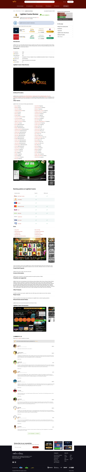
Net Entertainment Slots (18, 231)
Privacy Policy (71, 470)
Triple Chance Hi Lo (38, 132)
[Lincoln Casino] (68, 445)
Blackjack (16, 107)
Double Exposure (18, 144)
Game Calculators (57, 456)
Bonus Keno (17, 133)
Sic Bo (16, 155)
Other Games (60, 36)
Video (71, 455)
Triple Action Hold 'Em (18, 119)
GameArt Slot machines (39, 234)
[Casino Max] (58, 445)
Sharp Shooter (17, 147)
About (65, 455)
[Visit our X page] (15, 462)
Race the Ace (37, 118)
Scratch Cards (37, 124)
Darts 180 (36, 119)
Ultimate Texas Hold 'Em (19, 121)
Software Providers (61, 34)
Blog (70, 456)
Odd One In (17, 150)
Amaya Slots (17, 229)
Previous (15, 172)
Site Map (71, 458)
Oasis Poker (17, 135)
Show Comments (44, 15)
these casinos (27, 18)
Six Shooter (17, 149)
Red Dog (16, 113)
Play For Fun (56, 459)
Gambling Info (56, 458)
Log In (65, 1)
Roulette (16, 115)
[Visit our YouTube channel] (13, 462)
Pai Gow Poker (37, 130)
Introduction (60, 28)
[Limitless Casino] (49, 445)
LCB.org (36, 341)
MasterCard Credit (21, 206)
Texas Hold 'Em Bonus (18, 116)
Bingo (16, 126)
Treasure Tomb (37, 116)
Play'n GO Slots (37, 229)
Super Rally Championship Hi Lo (40, 121)
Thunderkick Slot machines (39, 231)
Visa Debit (19, 223)
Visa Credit (19, 220)
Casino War (37, 105)
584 (24, 37)
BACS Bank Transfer (21, 196)
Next (45, 172)
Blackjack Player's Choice (39, 110)
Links (65, 458)
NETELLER (19, 213)
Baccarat (16, 105)
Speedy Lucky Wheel (38, 155)
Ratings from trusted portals (63, 26)
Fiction (71, 459)
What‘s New (66, 459)
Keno (15, 152)
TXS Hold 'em (17, 141)
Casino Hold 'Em (17, 130)
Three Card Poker (38, 107)
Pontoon (16, 146)
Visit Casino (49, 31)
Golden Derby (17, 132)
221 (24, 31)
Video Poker (17, 143)
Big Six (36, 133)
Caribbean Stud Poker (18, 110)
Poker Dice (37, 115)
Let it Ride (16, 112)
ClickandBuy (20, 199)
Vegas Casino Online (22, 30)
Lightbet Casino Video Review (63, 32)
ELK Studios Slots (17, 234)
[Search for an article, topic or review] (53, 1)
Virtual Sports (37, 113)
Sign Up (71, 1)
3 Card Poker (17, 118)
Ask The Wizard (56, 462)
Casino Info (60, 30)
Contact (65, 456)
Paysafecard (20, 216)
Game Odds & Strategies (58, 455)
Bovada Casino (22, 36)
